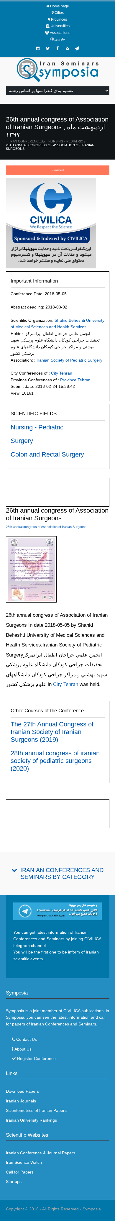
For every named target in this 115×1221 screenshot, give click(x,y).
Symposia (92, 1209)
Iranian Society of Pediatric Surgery (69, 360)
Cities (59, 13)
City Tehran (61, 373)
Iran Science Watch (24, 1162)
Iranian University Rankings (31, 1120)
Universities (60, 26)
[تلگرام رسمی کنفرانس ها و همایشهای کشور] (77, 48)
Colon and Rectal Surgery (47, 454)
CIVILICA (71, 1010)
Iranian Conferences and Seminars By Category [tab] (62, 873)
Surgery (22, 440)
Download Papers (22, 1091)
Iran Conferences (26, 141)
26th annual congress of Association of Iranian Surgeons (50, 146)
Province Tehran (75, 380)
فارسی (59, 39)
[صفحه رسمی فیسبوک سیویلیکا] (57, 48)
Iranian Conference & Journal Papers (40, 1153)
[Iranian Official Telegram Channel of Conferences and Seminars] (57, 910)
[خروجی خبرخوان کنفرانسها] (67, 48)
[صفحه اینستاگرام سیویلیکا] (38, 48)
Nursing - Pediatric (65, 141)
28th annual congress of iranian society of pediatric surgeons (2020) (55, 760)
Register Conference (36, 1058)
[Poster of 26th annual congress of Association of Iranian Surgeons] (31, 570)
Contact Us (26, 1039)
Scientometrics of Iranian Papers (36, 1110)
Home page (59, 6)
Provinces (59, 19)
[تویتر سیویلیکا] (47, 48)
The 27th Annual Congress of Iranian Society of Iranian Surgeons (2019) (52, 732)
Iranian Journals (21, 1101)
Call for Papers (20, 1172)
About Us (23, 1049)
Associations (60, 33)
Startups (14, 1181)
